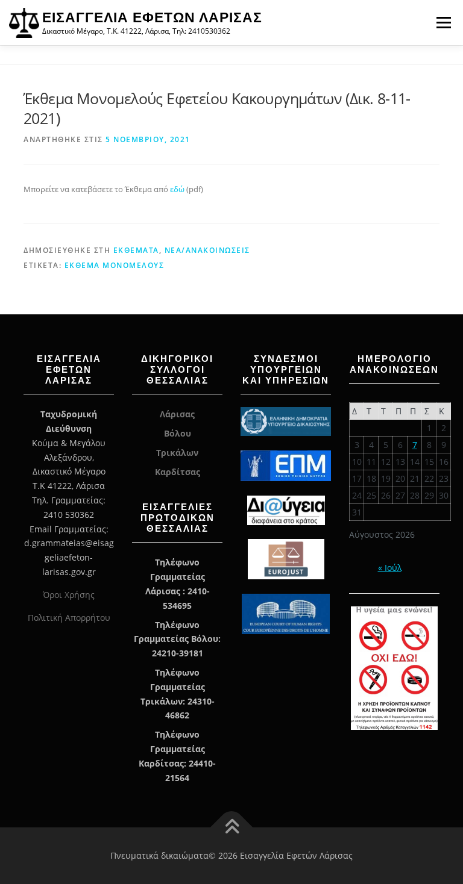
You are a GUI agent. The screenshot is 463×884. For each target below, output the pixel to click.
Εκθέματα (136, 250)
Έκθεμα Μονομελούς (115, 265)
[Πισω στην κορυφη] (231, 827)
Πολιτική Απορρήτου (69, 617)
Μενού (443, 22)
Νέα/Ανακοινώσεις (207, 250)
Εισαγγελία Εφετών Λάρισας (152, 17)
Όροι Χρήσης (69, 594)
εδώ (178, 189)
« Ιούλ (390, 567)
